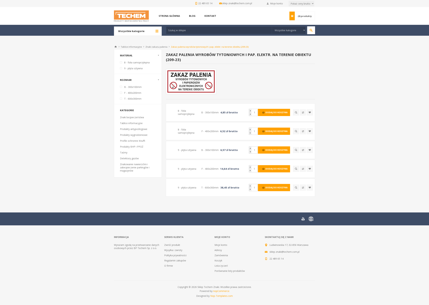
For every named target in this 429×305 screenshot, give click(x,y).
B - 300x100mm (133, 87)
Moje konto (276, 3)
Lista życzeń (221, 265)
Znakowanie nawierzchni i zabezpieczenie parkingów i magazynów (134, 167)
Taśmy (123, 152)
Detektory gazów (129, 158)
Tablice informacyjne (131, 123)
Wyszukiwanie (311, 30)
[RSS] (311, 218)
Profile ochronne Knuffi (132, 140)
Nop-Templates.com (221, 295)
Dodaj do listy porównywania (303, 112)
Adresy (218, 250)
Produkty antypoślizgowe (133, 129)
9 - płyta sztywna (133, 68)
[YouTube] (303, 218)
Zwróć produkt (172, 244)
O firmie (168, 265)
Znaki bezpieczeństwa (132, 117)
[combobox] (219, 30)
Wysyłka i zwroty (173, 250)
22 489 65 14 (276, 258)
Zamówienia (221, 255)
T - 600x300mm (132, 98)
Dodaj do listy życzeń (310, 112)
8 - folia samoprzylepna (137, 62)
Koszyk (218, 260)
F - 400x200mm (132, 92)
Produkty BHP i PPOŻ (131, 146)
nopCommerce (221, 291)
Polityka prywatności (175, 255)
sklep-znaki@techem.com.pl (237, 3)
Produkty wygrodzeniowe (133, 134)
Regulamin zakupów (175, 260)
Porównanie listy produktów (229, 270)
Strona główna (115, 46)
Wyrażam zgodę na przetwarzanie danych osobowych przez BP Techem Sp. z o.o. (136, 246)
